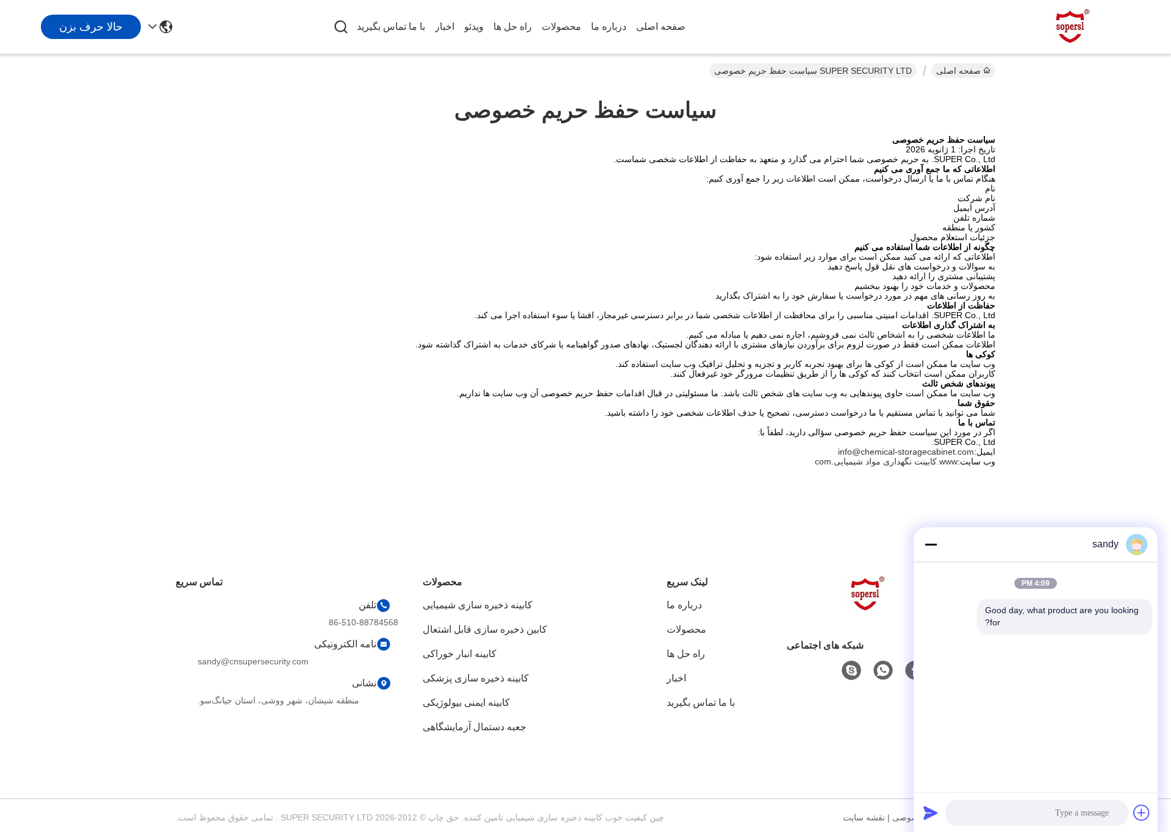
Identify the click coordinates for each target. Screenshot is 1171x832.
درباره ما (608, 26)
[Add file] (1141, 812)
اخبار (444, 26)
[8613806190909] (883, 670)
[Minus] (930, 544)
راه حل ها (512, 26)
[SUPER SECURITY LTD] (1073, 27)
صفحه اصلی (661, 26)
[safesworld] (851, 670)
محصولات (561, 26)
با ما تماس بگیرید (391, 26)
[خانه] (868, 609)
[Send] (930, 812)
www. (947, 461)
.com (824, 461)
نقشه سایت (864, 817)
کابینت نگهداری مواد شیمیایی (885, 461)
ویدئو (474, 26)
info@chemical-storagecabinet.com (906, 452)
